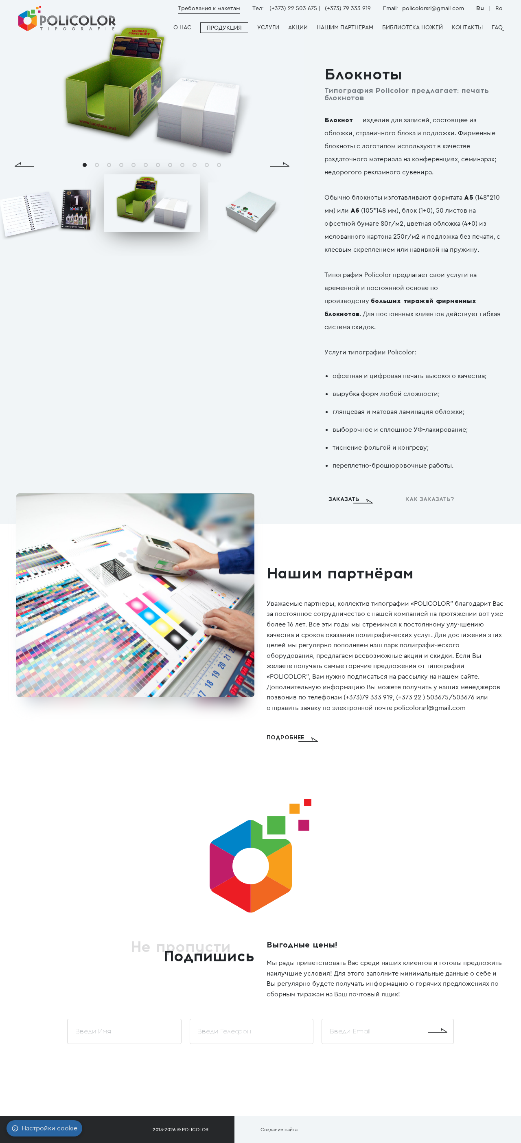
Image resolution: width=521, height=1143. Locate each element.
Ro (499, 8)
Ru (481, 8)
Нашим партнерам (345, 27)
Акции (298, 27)
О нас (182, 27)
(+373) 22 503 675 (293, 8)
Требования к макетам (209, 8)
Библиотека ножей (412, 27)
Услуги (268, 27)
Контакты (467, 27)
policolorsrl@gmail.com (433, 8)
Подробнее (285, 737)
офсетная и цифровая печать (378, 375)
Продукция (224, 27)
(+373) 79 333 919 (348, 8)
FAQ (497, 27)
